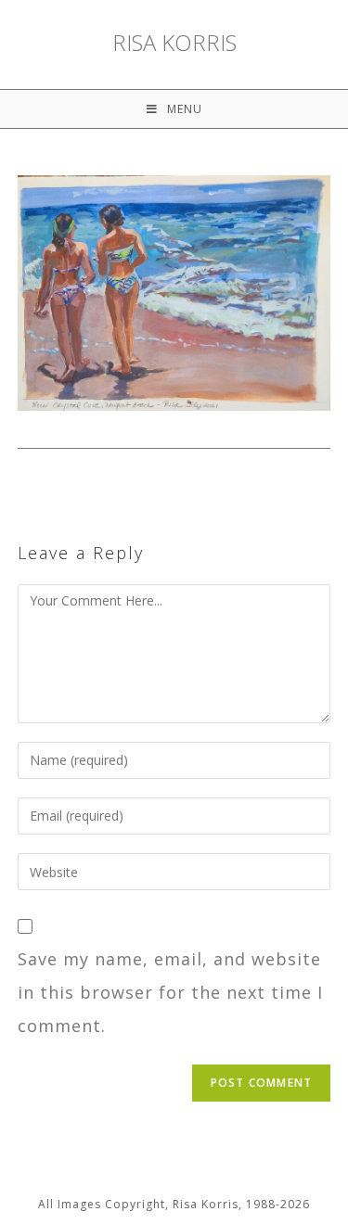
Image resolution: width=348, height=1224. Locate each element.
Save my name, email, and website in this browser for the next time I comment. (170, 992)
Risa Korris (174, 43)
